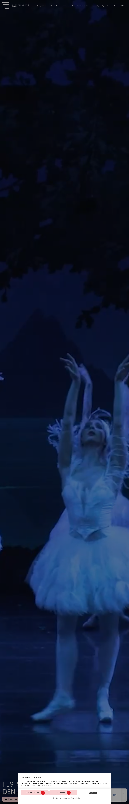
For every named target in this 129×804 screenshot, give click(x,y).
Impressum (66, 798)
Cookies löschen (55, 798)
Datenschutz (75, 798)
